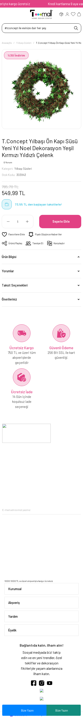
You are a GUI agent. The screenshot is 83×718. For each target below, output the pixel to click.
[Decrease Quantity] (8, 221)
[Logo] (41, 14)
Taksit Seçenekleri (15, 285)
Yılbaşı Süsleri (23, 168)
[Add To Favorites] (13, 234)
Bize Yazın (61, 710)
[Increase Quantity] (27, 221)
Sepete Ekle (61, 221)
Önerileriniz (9, 299)
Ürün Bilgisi (9, 257)
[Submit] (77, 509)
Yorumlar (8, 271)
